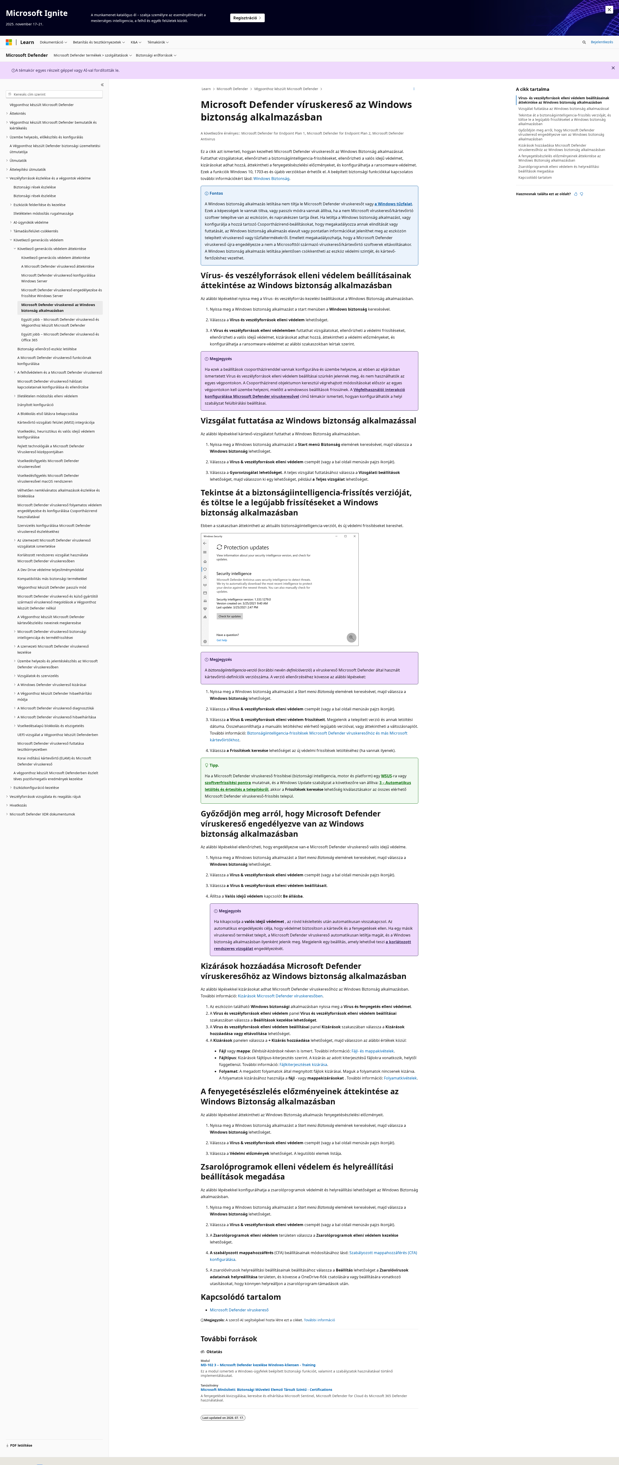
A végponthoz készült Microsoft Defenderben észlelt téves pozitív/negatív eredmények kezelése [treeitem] (56, 776)
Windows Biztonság (271, 178)
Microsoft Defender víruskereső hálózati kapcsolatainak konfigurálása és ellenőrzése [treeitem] (52, 384)
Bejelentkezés (602, 42)
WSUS (386, 776)
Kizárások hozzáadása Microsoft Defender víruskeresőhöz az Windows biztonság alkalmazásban (561, 147)
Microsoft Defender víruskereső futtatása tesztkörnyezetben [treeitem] (50, 746)
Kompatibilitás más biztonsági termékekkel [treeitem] (52, 578)
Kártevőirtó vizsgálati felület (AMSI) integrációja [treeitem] (56, 422)
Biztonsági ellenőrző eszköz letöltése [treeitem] (47, 349)
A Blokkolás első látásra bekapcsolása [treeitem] (47, 413)
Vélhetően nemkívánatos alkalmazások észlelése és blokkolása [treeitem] (58, 493)
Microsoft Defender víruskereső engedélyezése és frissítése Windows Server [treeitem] (61, 293)
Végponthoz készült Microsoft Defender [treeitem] (42, 104)
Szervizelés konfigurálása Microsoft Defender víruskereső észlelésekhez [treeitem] (54, 528)
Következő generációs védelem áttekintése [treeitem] (55, 257)
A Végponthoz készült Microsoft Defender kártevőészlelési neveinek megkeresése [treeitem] (51, 620)
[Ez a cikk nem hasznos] (581, 194)
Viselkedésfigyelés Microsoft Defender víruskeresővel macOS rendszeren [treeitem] (48, 478)
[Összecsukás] (102, 85)
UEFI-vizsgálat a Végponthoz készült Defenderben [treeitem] (57, 734)
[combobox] (54, 94)
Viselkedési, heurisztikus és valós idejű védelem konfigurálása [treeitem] (56, 434)
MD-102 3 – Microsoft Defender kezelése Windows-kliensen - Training (258, 1365)
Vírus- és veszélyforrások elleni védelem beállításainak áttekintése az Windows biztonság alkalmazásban (563, 100)
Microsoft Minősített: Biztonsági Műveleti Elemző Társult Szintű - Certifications (266, 1389)
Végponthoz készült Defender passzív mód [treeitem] (51, 587)
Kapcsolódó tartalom (535, 177)
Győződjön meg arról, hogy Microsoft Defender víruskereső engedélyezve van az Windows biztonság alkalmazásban (561, 134)
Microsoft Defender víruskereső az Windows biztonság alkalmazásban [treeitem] (58, 307)
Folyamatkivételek (400, 1078)
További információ (319, 1320)
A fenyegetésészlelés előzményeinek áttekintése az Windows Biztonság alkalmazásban (559, 158)
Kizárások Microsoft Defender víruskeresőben (280, 996)
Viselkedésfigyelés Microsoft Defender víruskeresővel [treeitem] (48, 463)
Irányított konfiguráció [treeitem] (35, 404)
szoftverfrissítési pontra (228, 782)
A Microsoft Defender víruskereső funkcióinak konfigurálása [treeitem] (54, 360)
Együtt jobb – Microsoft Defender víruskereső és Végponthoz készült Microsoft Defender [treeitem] (60, 322)
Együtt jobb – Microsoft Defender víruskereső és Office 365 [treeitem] (60, 337)
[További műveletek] (414, 89)
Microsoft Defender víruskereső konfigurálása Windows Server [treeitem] (58, 278)
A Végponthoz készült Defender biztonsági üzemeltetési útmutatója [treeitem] (55, 148)
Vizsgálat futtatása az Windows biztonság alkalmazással (563, 108)
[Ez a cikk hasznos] (576, 194)
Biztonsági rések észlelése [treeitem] (35, 187)
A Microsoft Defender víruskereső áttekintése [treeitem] (57, 266)
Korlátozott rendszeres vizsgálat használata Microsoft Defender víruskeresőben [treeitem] (52, 558)
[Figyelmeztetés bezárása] (609, 10)
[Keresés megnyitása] (584, 42)
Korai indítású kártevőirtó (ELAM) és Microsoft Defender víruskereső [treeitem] (54, 761)
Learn (206, 88)
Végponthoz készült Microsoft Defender (286, 88)
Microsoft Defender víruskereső (239, 1310)
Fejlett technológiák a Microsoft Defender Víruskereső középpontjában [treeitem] (50, 449)
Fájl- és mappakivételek (373, 1051)
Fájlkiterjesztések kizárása (303, 1064)
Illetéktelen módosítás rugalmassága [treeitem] (44, 213)
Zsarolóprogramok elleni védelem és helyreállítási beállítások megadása (558, 168)
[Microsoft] (9, 42)
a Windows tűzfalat (393, 204)
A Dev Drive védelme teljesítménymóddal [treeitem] (50, 569)
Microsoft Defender (232, 88)
